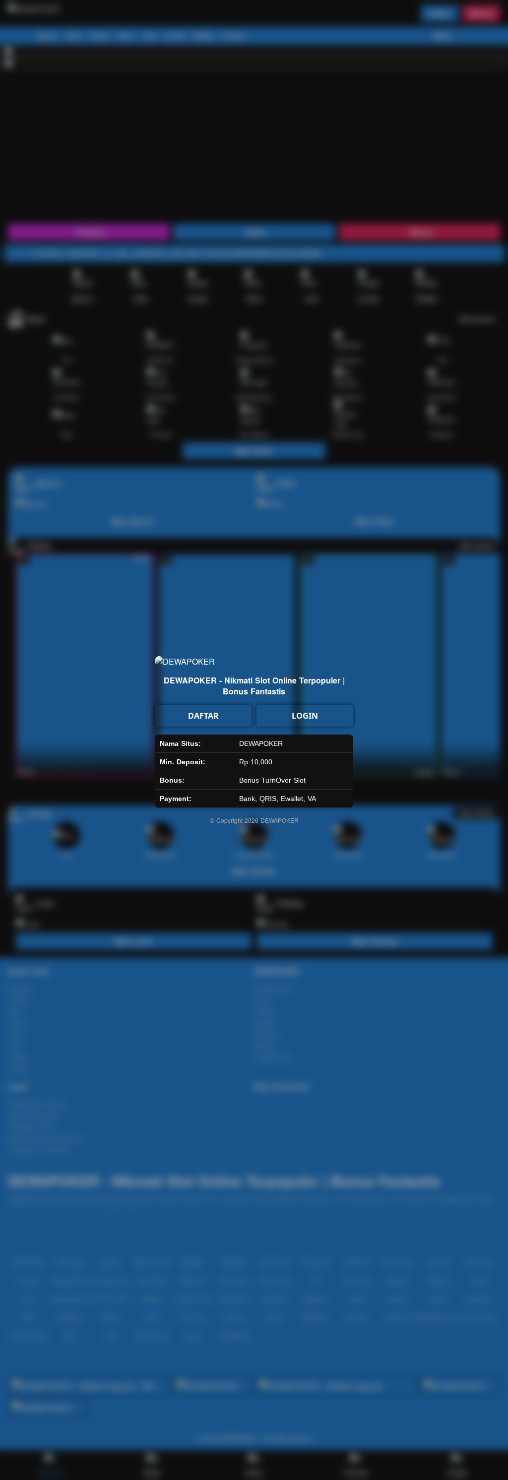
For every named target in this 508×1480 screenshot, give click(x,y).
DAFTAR (203, 715)
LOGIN (305, 715)
